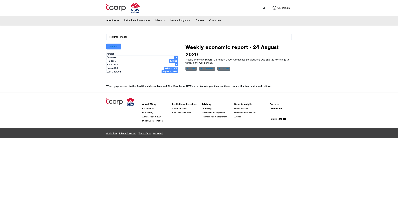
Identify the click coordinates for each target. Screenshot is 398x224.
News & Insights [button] (179, 20)
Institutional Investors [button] (136, 20)
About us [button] (111, 20)
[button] (264, 8)
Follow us (274, 119)
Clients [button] (159, 20)
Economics (209, 69)
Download (113, 46)
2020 (192, 69)
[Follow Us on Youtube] (284, 119)
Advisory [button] (206, 104)
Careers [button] (274, 104)
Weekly (225, 69)
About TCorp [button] (149, 104)
